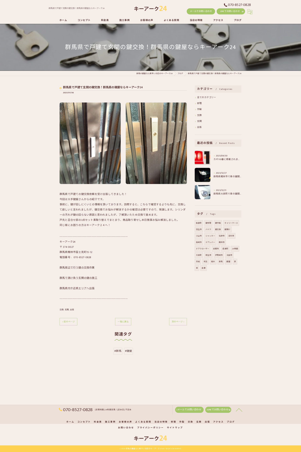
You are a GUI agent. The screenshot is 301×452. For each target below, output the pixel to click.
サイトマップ (175, 427)
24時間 (235, 248)
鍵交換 (218, 229)
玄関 (67, 309)
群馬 (221, 261)
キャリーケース (231, 223)
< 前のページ (68, 321)
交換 (62, 309)
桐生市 (208, 255)
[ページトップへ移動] (239, 410)
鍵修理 (208, 223)
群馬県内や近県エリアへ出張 (77, 288)
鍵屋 (228, 261)
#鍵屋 (128, 351)
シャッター (210, 235)
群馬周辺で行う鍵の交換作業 (77, 267)
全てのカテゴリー (206, 97)
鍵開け (227, 229)
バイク (208, 229)
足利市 (231, 235)
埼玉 (205, 261)
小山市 (199, 235)
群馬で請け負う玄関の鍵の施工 (78, 278)
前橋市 (216, 248)
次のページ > (178, 321)
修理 (199, 103)
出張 (72, 309)
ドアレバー (210, 242)
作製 (199, 109)
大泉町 (199, 255)
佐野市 (222, 235)
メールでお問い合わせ (201, 11)
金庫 (203, 268)
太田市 (229, 255)
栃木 (213, 261)
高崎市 (199, 242)
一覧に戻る (123, 321)
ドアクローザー (202, 248)
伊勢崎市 (219, 255)
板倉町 (199, 223)
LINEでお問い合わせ (230, 11)
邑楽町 (225, 248)
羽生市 (199, 229)
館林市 (222, 242)
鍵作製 (218, 223)
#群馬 (117, 351)
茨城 (198, 261)
